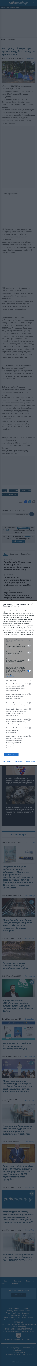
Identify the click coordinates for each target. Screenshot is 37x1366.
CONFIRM (11, 754)
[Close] (33, 604)
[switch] (29, 646)
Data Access (18, 761)
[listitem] (18, 640)
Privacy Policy (30, 761)
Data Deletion (6, 761)
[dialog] (18, 683)
